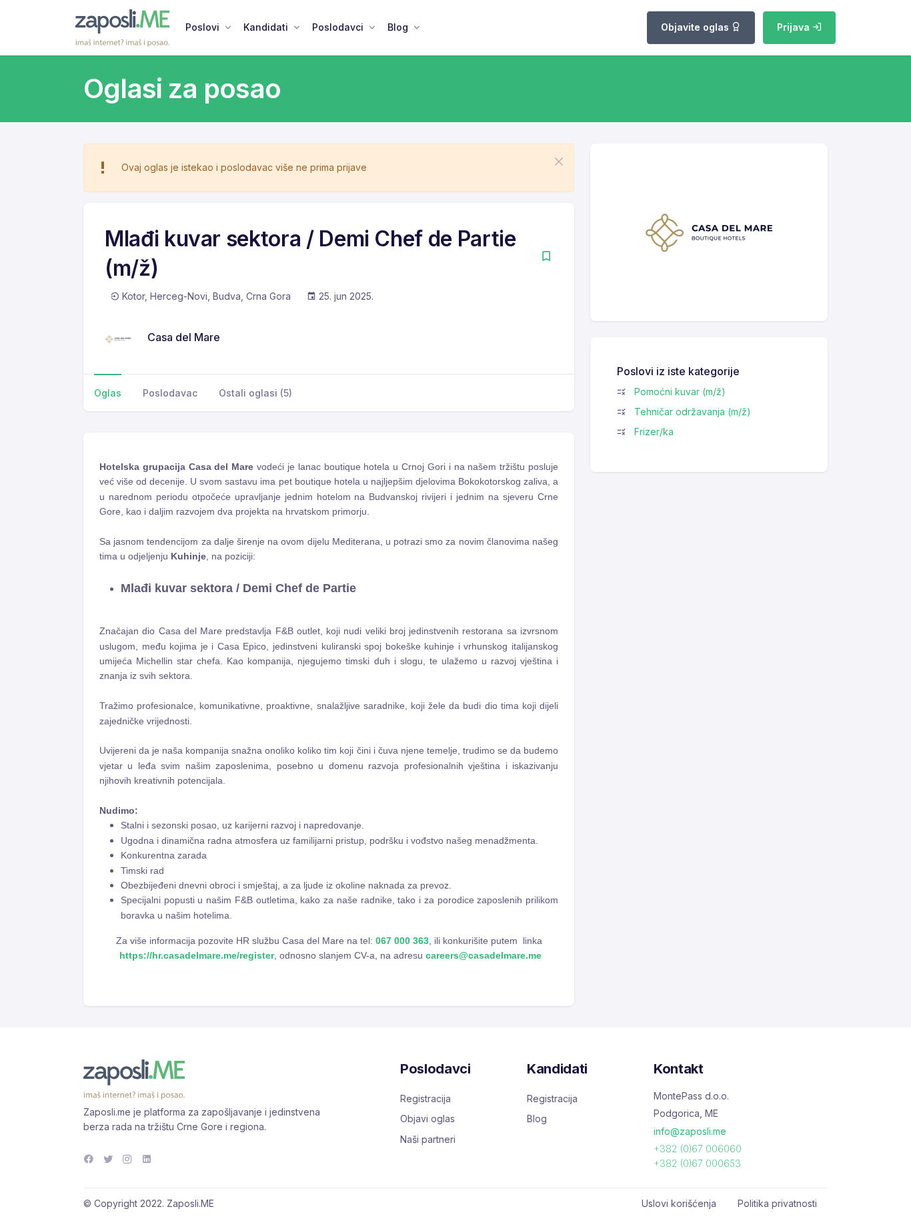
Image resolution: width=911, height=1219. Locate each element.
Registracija (425, 1098)
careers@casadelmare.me (483, 955)
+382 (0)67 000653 (697, 1163)
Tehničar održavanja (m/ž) (692, 411)
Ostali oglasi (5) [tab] (255, 393)
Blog (397, 27)
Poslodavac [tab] (170, 393)
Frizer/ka (654, 431)
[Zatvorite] (559, 161)
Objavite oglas (696, 27)
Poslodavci (337, 27)
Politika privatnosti (777, 1203)
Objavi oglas (427, 1118)
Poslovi (202, 27)
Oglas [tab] (107, 393)
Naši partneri (427, 1139)
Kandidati (265, 27)
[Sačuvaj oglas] (546, 257)
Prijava (794, 27)
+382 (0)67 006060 (698, 1148)
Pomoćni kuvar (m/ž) (680, 391)
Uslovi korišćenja (679, 1203)
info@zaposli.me (690, 1131)
